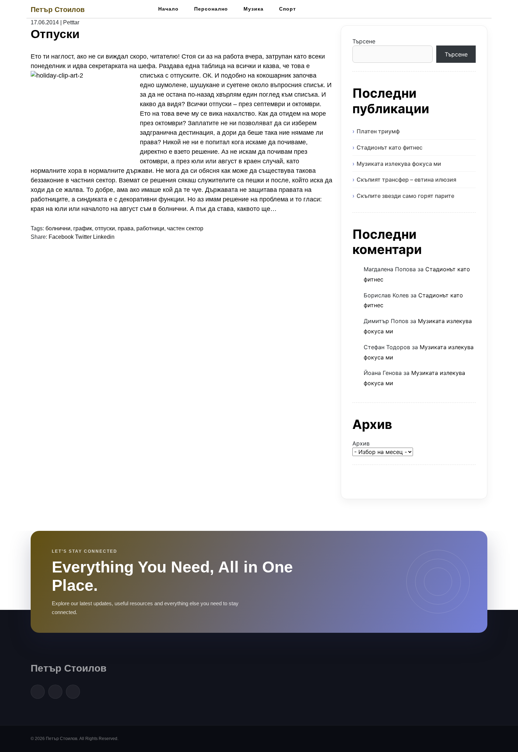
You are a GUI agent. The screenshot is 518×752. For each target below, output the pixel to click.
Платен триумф (378, 131)
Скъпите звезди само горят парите (405, 195)
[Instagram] (73, 692)
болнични (57, 228)
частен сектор (185, 228)
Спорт (287, 9)
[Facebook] (38, 692)
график (82, 228)
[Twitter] (55, 692)
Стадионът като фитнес (390, 147)
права (126, 228)
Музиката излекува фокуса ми (399, 163)
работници (150, 228)
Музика (253, 9)
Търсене (363, 41)
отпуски (105, 228)
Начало (168, 9)
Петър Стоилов (58, 9)
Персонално (211, 9)
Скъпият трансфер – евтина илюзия (406, 179)
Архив (361, 443)
